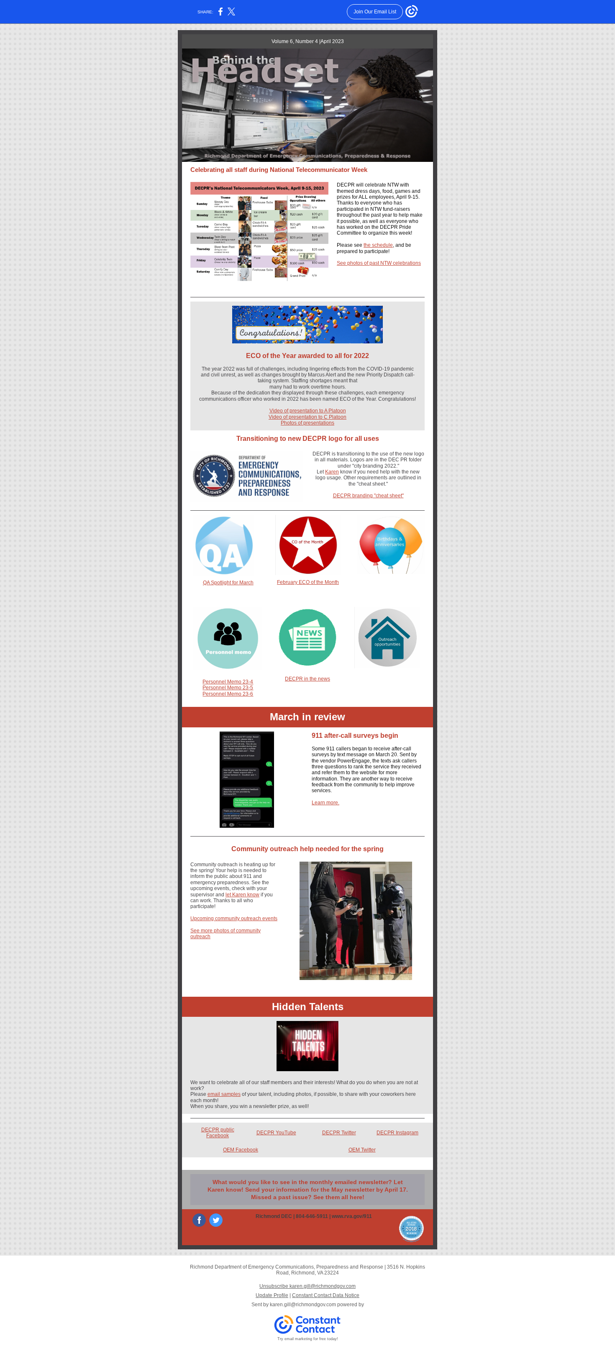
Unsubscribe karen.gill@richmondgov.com (307, 1286)
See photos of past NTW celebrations (379, 263)
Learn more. (325, 803)
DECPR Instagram (397, 1133)
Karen (332, 472)
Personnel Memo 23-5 (227, 688)
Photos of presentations (307, 423)
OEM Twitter (362, 1150)
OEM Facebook (240, 1150)
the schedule (378, 245)
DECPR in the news (307, 679)
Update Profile (272, 1295)
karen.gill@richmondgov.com (303, 1305)
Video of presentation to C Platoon (307, 417)
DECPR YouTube (276, 1133)
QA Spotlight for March (228, 583)
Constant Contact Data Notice (325, 1295)
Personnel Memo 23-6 (227, 694)
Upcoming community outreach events (233, 918)
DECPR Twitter (339, 1133)
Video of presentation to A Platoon (307, 411)
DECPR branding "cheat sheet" (368, 496)
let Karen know (242, 895)
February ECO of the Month (308, 582)
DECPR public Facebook (217, 1133)
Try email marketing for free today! (307, 1339)
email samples (224, 1094)
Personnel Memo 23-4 (227, 682)
